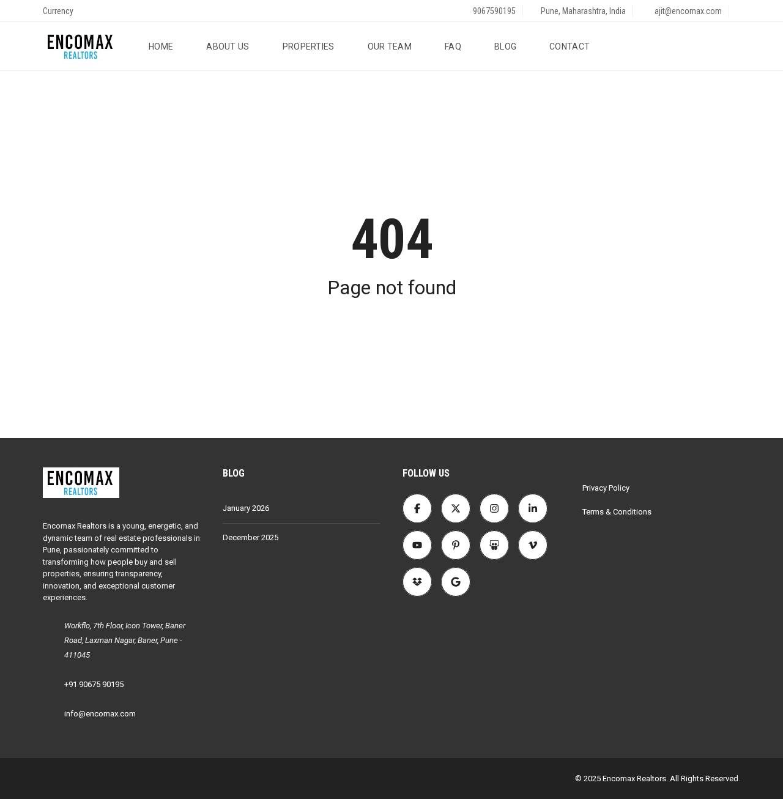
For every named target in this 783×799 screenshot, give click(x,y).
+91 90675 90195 (94, 684)
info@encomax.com (100, 713)
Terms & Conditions (616, 511)
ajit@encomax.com (687, 11)
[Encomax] (81, 46)
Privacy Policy (605, 487)
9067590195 (493, 11)
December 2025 (250, 537)
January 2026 (246, 508)
